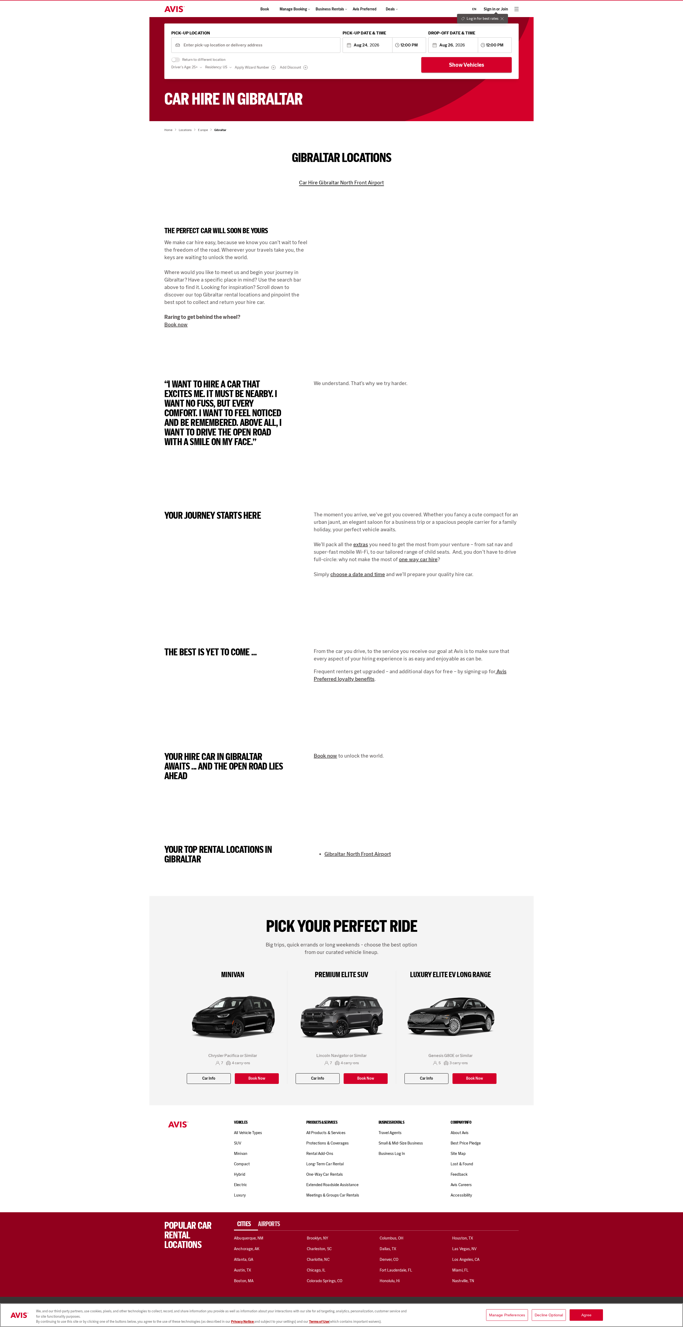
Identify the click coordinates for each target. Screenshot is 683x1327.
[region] (341, 1315)
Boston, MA (243, 1280)
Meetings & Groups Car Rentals (332, 1195)
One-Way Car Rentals (324, 1174)
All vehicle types (248, 1132)
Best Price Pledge (466, 1143)
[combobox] (260, 45)
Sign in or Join (496, 9)
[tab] (246, 1224)
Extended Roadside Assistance (332, 1184)
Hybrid (239, 1174)
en (474, 9)
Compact (241, 1164)
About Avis (459, 1132)
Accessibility (461, 1195)
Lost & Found (462, 1164)
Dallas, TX (388, 1248)
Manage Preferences (507, 1315)
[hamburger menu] (516, 9)
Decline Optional (549, 1315)
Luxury (239, 1195)
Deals (390, 9)
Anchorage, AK (246, 1248)
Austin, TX (242, 1270)
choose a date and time (357, 574)
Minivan (240, 1153)
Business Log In (392, 1153)
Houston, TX (462, 1238)
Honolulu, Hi (390, 1280)
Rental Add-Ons (319, 1153)
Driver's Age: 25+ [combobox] (184, 67)
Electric (240, 1184)
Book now (176, 324)
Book (264, 9)
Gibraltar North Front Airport (357, 854)
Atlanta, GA (243, 1259)
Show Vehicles (466, 65)
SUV (237, 1143)
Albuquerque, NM (248, 1238)
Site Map (458, 1153)
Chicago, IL (316, 1270)
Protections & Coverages (327, 1143)
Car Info (208, 1078)
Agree (586, 1315)
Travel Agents (390, 1132)
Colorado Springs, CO (324, 1280)
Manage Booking (293, 9)
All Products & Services (326, 1132)
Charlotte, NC (318, 1259)
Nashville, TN (463, 1280)
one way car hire (418, 559)
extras (360, 544)
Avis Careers (461, 1184)
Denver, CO (389, 1259)
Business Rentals (330, 9)
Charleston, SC (319, 1248)
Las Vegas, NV (464, 1248)
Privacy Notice (242, 1322)
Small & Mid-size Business (401, 1143)
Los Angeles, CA (465, 1259)
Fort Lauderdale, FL (396, 1270)
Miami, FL (460, 1270)
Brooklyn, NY (317, 1238)
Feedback (459, 1174)
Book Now (256, 1078)
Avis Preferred (364, 9)
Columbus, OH (392, 1238)
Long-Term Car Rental (325, 1164)
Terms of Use (319, 1322)
